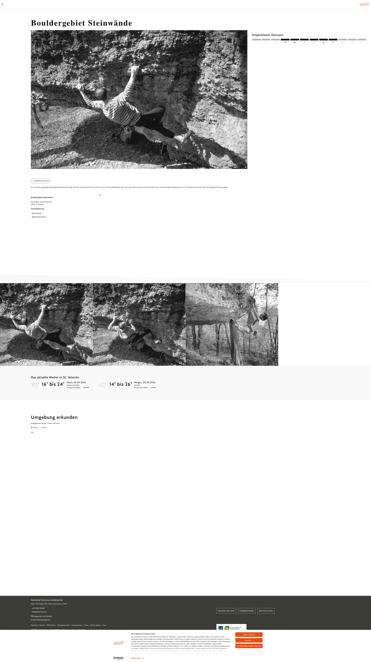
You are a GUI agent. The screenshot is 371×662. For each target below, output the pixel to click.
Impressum (82, 630)
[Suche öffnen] (13, 4)
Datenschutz (43, 630)
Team (104, 625)
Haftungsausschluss (69, 630)
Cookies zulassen (249, 634)
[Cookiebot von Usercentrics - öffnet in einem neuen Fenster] (118, 658)
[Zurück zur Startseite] (364, 4)
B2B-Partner (51, 625)
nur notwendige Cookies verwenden (249, 646)
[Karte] (7, 4)
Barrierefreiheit (54, 630)
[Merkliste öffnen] (10, 4)
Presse (86, 625)
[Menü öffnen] (2, 4)
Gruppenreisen (77, 625)
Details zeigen (136, 658)
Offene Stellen (95, 625)
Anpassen (248, 640)
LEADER (34, 630)
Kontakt (42, 625)
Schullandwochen (63, 625)
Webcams (34, 625)
